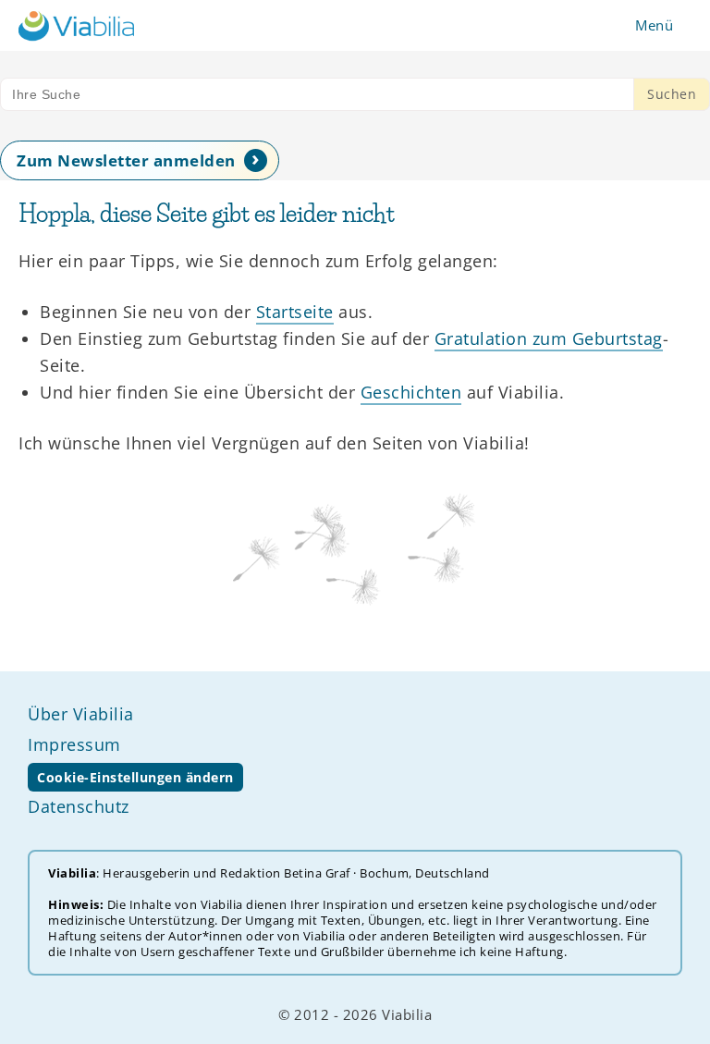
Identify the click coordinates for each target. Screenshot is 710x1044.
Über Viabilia (81, 714)
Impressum (74, 744)
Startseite (295, 312)
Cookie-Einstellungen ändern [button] (135, 777)
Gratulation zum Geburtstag (549, 338)
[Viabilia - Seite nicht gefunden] (76, 25)
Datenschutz (78, 806)
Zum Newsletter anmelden (126, 160)
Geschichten (411, 392)
